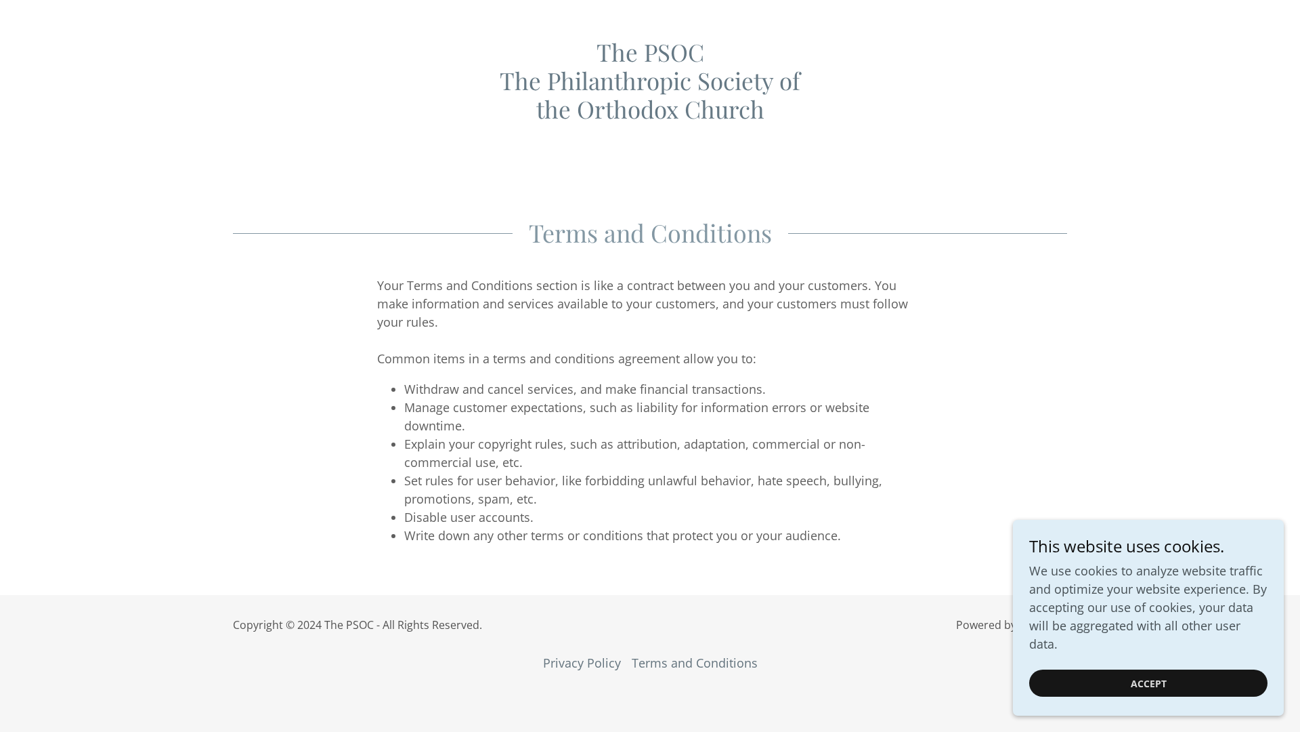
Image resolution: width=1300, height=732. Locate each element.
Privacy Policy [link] (582, 663)
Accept (1149, 683)
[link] (650, 114)
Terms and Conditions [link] (695, 663)
